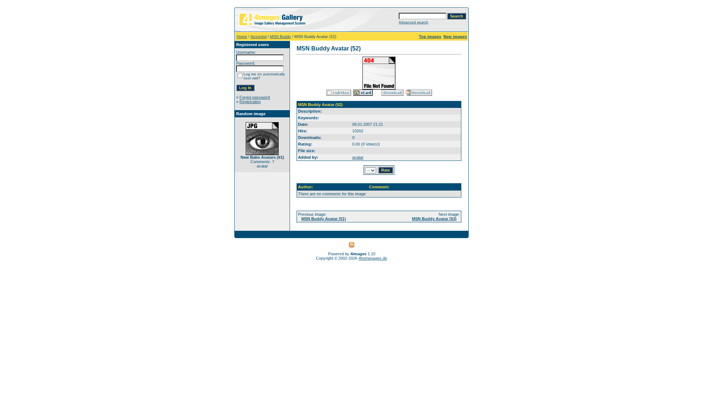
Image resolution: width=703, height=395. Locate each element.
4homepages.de (372, 258)
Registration (250, 101)
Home (242, 36)
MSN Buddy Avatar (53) (434, 219)
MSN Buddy (280, 36)
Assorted (258, 36)
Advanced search (413, 22)
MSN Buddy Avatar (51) (323, 219)
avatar (358, 157)
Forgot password (254, 97)
